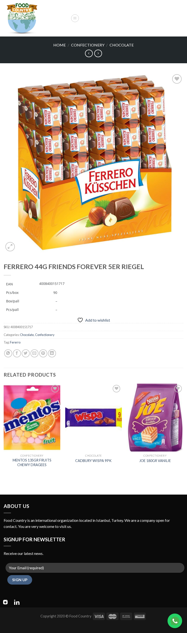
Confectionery (87, 45)
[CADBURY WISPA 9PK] (93, 418)
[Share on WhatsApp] (8, 353)
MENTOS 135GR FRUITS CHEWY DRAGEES (32, 462)
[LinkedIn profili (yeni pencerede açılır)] (16, 602)
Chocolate (122, 45)
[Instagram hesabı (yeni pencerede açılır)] (5, 602)
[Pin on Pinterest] (43, 353)
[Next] (183, 430)
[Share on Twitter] (26, 353)
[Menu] (75, 18)
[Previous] (4, 430)
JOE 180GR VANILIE (155, 461)
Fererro (15, 342)
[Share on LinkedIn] (52, 353)
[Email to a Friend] (34, 353)
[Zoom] (10, 247)
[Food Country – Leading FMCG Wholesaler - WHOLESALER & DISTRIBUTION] (35, 18)
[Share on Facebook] (17, 353)
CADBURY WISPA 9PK (93, 461)
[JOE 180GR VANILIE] (155, 418)
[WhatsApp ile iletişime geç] (175, 621)
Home (59, 45)
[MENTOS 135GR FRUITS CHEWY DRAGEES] (32, 418)
